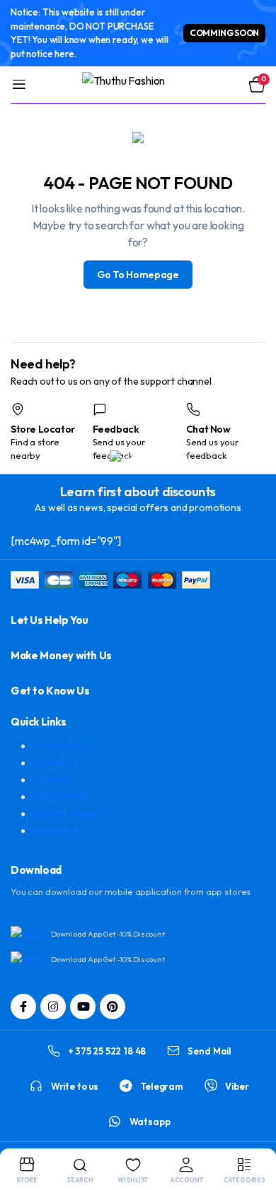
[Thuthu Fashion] (138, 84)
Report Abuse (66, 813)
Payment (55, 830)
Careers (52, 779)
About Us (56, 762)
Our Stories (60, 796)
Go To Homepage (138, 274)
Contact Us (60, 745)
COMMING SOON (224, 33)
